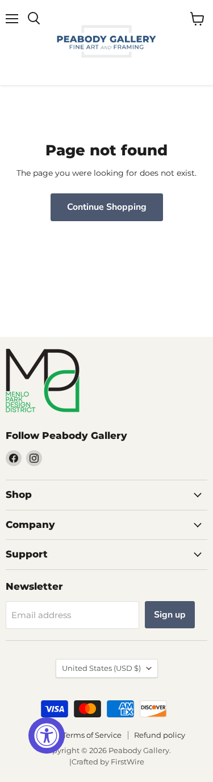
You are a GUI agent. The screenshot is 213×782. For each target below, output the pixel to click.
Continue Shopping (107, 207)
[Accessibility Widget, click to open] (46, 735)
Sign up (170, 614)
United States (101, 668)
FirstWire (127, 761)
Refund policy (159, 734)
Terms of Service (92, 734)
